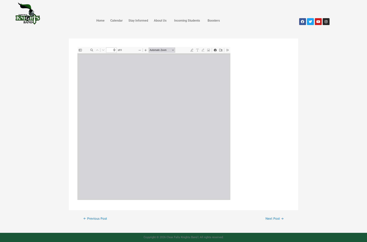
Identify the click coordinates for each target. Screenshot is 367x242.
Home (100, 20)
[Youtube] (318, 21)
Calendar (116, 20)
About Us (160, 20)
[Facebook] (302, 21)
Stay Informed (138, 20)
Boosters (214, 20)
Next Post (275, 218)
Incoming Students (187, 20)
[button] (161, 20)
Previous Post (95, 218)
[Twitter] (310, 21)
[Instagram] (326, 21)
